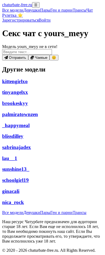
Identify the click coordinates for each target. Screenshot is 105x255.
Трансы (79, 10)
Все (12, 10)
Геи (61, 10)
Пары (45, 10)
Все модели (12, 212)
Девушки (31, 10)
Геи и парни (61, 212)
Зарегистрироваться (20, 20)
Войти (45, 20)
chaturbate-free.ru (17, 4)
